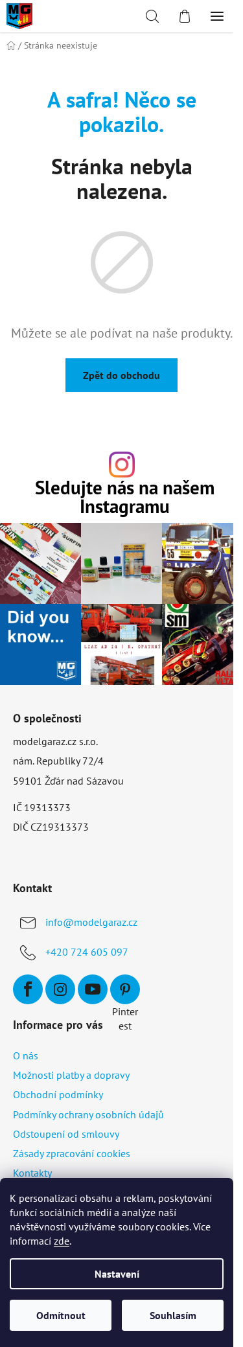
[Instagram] (60, 989)
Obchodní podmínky (58, 1094)
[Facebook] (28, 989)
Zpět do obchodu (121, 375)
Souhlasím (173, 1315)
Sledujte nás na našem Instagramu (124, 497)
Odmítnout (61, 1315)
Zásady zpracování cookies (71, 1153)
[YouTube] (93, 989)
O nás (25, 1055)
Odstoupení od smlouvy (66, 1133)
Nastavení (117, 1273)
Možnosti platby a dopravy (71, 1074)
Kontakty (32, 1172)
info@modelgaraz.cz (91, 921)
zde (61, 1240)
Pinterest (125, 989)
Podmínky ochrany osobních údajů (88, 1114)
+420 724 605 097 (86, 951)
